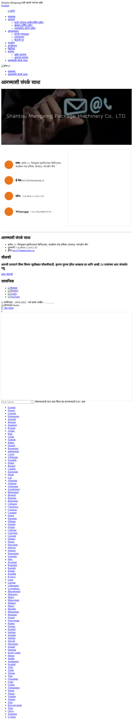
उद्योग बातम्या (20, 54)
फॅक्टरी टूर (19, 40)
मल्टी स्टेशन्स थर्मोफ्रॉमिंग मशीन (28, 22)
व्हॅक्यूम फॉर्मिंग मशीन (23, 25)
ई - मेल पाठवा (7, 308)
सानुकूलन (12, 45)
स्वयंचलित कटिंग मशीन (25, 28)
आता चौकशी (7, 274)
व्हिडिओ (11, 48)
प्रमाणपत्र (19, 37)
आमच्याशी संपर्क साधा (18, 60)
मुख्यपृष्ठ (11, 16)
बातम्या (11, 51)
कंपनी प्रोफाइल (21, 34)
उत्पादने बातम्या (21, 57)
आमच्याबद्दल (13, 31)
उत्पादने (11, 19)
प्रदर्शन (11, 43)
